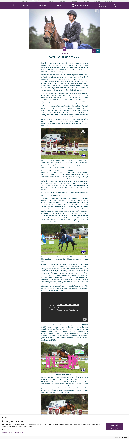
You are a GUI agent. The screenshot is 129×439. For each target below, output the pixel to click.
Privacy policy (19, 432)
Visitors (25, 5)
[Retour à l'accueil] (14, 5)
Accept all (114, 425)
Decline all (114, 429)
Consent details (7, 432)
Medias (59, 5)
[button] (25, 5)
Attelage (97, 1)
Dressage (86, 1)
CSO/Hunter (63, 1)
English (4, 417)
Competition (42, 5)
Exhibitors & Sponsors (102, 5)
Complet (74, 1)
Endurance (108, 1)
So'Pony (51, 1)
